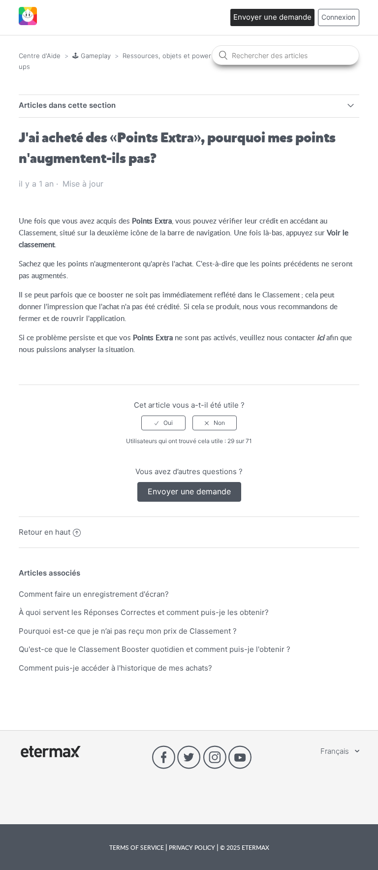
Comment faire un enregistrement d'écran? (94, 594)
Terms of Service (137, 847)
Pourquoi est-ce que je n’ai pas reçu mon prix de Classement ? (128, 631)
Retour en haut (44, 532)
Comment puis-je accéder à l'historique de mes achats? (115, 668)
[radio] (163, 423)
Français (335, 751)
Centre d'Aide (40, 56)
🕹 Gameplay (91, 56)
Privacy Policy (192, 847)
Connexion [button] (338, 17)
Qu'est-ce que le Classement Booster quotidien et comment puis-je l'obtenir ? (154, 649)
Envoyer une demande (272, 17)
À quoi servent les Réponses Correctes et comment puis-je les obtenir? (144, 612)
